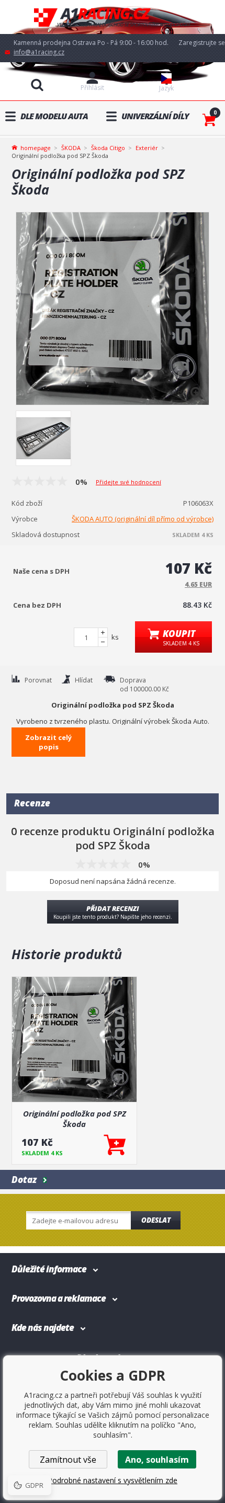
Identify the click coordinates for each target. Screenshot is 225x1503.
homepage (35, 147)
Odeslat (156, 1220)
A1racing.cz (112, 17)
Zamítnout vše (68, 1459)
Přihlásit (92, 87)
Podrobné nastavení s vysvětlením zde (112, 1480)
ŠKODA (71, 148)
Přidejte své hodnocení (128, 482)
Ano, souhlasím (157, 1459)
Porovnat (38, 680)
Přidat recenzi (112, 912)
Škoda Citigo (108, 148)
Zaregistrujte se (201, 42)
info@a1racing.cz (39, 52)
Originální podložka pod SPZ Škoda (74, 1118)
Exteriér (147, 148)
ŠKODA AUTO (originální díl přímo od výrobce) (142, 518)
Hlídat (84, 680)
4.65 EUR (198, 584)
